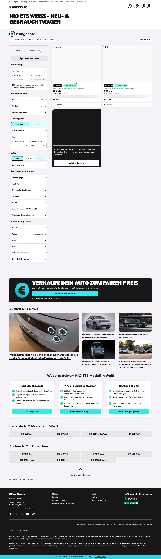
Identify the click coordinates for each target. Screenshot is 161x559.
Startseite (13, 479)
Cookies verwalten (99, 524)
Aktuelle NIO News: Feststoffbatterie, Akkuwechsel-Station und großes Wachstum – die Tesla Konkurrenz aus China (135, 364)
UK (20, 530)
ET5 (25, 479)
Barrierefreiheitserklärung (134, 524)
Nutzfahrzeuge (36, 51)
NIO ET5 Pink (62, 460)
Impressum (148, 524)
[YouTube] (27, 515)
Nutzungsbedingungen (84, 524)
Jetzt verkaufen (76, 163)
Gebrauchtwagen (45, 2)
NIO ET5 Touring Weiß (98, 434)
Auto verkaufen (37, 298)
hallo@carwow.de (20, 505)
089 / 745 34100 (21, 502)
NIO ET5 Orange (27, 460)
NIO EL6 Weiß (134, 434)
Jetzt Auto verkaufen (65, 293)
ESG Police (111, 524)
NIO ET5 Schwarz (98, 460)
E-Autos (32, 2)
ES (27, 530)
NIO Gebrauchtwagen (80, 412)
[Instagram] (22, 515)
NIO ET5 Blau (27, 454)
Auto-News (81, 2)
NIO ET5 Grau (98, 454)
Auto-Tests (70, 2)
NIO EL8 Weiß (27, 434)
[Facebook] (10, 515)
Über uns (55, 494)
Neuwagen (13, 2)
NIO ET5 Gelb (62, 454)
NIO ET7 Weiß (62, 434)
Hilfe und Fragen (17, 494)
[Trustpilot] (138, 500)
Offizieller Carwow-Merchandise (63, 503)
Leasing (23, 2)
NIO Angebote (32, 412)
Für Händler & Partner (99, 500)
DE (13, 530)
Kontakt (55, 497)
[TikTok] (33, 515)
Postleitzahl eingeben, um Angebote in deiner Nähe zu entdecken (29, 86)
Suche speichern (31, 59)
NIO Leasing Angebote (128, 412)
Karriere (94, 497)
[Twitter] (16, 515)
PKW (18, 51)
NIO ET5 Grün (134, 454)
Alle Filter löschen (17, 40)
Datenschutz (120, 524)
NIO (20, 479)
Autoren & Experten (58, 500)
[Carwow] (18, 6)
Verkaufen (59, 2)
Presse (94, 494)
